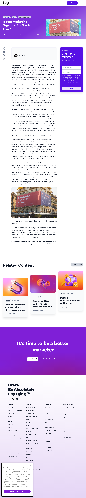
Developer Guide (49, 436)
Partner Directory (49, 450)
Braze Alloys (48, 444)
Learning (47, 422)
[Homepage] (6, 3)
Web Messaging (12, 456)
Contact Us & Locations (33, 469)
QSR (27, 425)
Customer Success (68, 423)
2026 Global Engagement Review (70, 408)
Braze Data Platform (13, 424)
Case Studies (48, 407)
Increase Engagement (32, 440)
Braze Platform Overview (15, 410)
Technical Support (68, 437)
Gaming (28, 419)
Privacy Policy (40, 489)
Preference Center (50, 489)
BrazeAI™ (10, 427)
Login (64, 431)
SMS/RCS (11, 459)
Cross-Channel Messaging (15, 438)
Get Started (72, 3)
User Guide (48, 433)
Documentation (49, 427)
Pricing (10, 416)
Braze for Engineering (32, 443)
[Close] (31, 465)
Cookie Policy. (15, 488)
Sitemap (60, 489)
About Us (29, 451)
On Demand (29, 422)
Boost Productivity (31, 431)
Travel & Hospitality (31, 413)
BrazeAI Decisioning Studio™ (13, 431)
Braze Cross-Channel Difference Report (37, 241)
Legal (27, 466)
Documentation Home (51, 430)
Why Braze (11, 407)
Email (9, 450)
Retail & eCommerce (32, 407)
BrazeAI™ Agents (12, 435)
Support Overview (68, 417)
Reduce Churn (30, 437)
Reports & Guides (50, 413)
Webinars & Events (50, 419)
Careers (28, 454)
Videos (46, 416)
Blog (14, 17)
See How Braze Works (50, 359)
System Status (67, 434)
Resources (6, 17)
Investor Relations (31, 460)
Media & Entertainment (32, 416)
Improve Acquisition (31, 434)
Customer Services (68, 420)
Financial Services (31, 410)
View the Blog (77, 264)
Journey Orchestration (14, 441)
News (27, 457)
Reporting (10, 444)
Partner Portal (48, 447)
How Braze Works (13, 413)
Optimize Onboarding (32, 428)
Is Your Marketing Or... (24, 17)
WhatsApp (11, 462)
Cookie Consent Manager (17, 491)
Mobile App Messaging (14, 453)
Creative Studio (12, 447)
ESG (27, 463)
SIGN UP (71, 88)
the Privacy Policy (73, 82)
